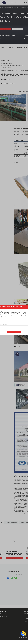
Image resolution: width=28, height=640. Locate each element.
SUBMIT (14, 332)
